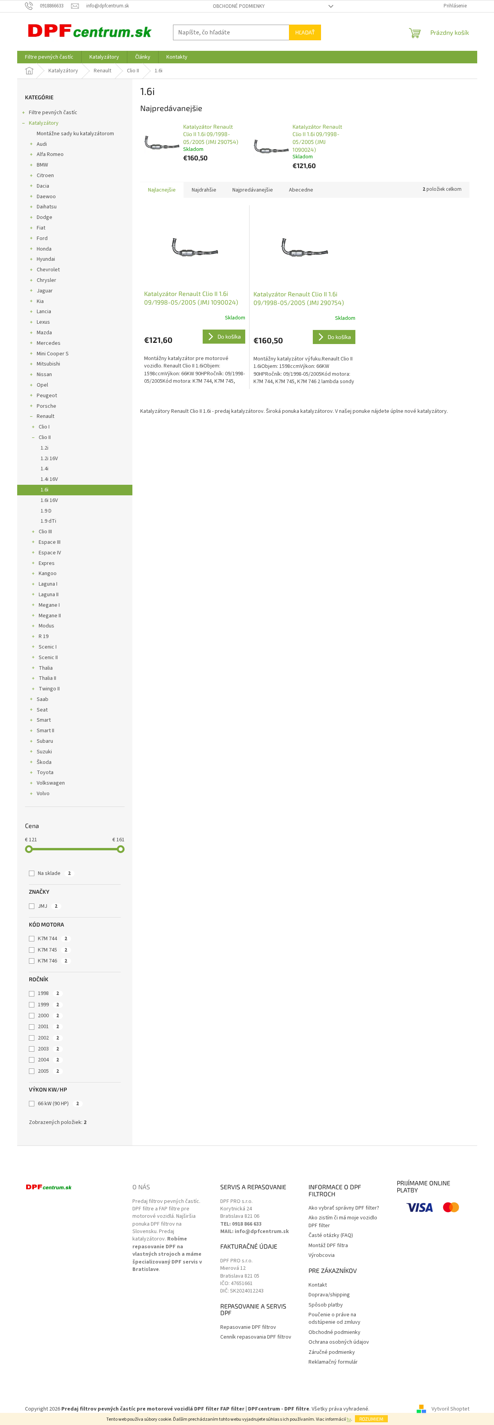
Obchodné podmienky (239, 6)
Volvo (43, 794)
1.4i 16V (49, 479)
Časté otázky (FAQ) (331, 1235)
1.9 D (46, 511)
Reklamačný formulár (333, 1362)
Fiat (41, 228)
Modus (46, 626)
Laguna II (49, 595)
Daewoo (46, 197)
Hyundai (46, 259)
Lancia (44, 311)
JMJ (47, 906)
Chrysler (46, 280)
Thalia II (47, 678)
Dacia (43, 186)
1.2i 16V (49, 458)
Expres (47, 563)
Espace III (50, 542)
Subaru (45, 741)
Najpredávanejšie (252, 190)
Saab (42, 699)
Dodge (44, 217)
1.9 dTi (48, 521)
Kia (40, 301)
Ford (42, 238)
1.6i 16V (49, 500)
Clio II (45, 437)
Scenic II (48, 657)
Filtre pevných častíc (53, 113)
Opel (42, 385)
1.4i (44, 469)
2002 (48, 1038)
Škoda (44, 762)
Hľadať (305, 32)
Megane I (49, 605)
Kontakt (318, 1285)
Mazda (44, 333)
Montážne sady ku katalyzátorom (75, 134)
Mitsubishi (48, 364)
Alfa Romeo (50, 154)
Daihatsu (47, 207)
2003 (48, 1049)
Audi (42, 144)
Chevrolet (48, 270)
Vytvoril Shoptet (450, 1409)
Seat (42, 710)
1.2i (44, 448)
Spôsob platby (326, 1305)
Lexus (43, 322)
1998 (48, 993)
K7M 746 (52, 961)
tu (349, 1419)
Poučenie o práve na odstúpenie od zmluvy (334, 1318)
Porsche (46, 406)
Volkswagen (51, 783)
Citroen (45, 175)
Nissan (44, 374)
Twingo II (49, 689)
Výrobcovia (322, 1255)
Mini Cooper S (53, 354)
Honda (44, 249)
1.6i (44, 490)
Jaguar (45, 291)
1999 (48, 1005)
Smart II (45, 731)
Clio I (44, 427)
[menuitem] (49, 57)
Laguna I (48, 584)
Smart (44, 720)
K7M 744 (52, 939)
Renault (45, 416)
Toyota (45, 772)
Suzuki (44, 752)
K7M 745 (52, 950)
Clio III (45, 532)
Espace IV (50, 553)
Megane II (50, 616)
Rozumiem (371, 1418)
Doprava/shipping (329, 1295)
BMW (42, 165)
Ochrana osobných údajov (339, 1342)
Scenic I (48, 647)
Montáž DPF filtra (328, 1245)
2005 (48, 1071)
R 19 (43, 636)
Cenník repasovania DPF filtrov (255, 1337)
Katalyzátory (44, 123)
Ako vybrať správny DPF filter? (344, 1208)
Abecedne (301, 190)
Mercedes (49, 343)
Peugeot (47, 396)
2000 (48, 1016)
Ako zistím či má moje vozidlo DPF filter (343, 1221)
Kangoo (48, 573)
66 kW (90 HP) (58, 1104)
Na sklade (54, 873)
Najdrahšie (204, 190)
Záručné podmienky (332, 1352)
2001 (48, 1027)
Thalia (46, 668)
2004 (48, 1060)
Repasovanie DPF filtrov (248, 1327)
